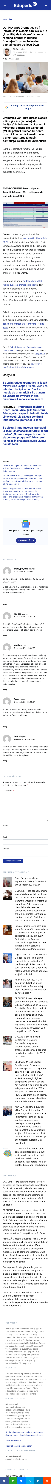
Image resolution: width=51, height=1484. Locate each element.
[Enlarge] (44, 205)
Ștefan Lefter (19, 49)
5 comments (20, 55)
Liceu (5, 19)
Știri (10, 19)
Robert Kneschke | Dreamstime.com (26, 347)
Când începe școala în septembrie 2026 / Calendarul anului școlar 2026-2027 (30, 881)
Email (6, 837)
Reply (5, 604)
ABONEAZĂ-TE (26, 540)
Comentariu (8, 790)
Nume (6, 825)
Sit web (6, 849)
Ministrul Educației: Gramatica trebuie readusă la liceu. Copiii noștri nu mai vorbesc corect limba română (23, 468)
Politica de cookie (13, 1440)
